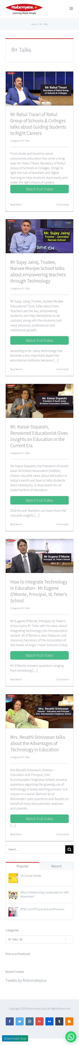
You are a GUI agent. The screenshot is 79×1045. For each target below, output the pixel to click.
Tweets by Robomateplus (26, 980)
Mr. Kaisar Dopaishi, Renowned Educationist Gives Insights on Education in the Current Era (39, 436)
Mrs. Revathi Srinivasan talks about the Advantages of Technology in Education (37, 743)
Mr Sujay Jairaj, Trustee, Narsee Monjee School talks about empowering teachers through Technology (38, 271)
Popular (23, 866)
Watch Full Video (39, 189)
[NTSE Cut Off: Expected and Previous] (13, 910)
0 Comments (62, 204)
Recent (56, 866)
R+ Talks (25, 140)
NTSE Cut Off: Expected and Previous (42, 909)
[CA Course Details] (13, 876)
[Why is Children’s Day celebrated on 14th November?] (13, 893)
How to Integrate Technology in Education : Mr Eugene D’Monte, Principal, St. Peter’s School (38, 591)
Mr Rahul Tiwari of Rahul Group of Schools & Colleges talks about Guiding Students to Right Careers (38, 123)
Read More (15, 204)
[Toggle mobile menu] (71, 8)
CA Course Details (30, 875)
